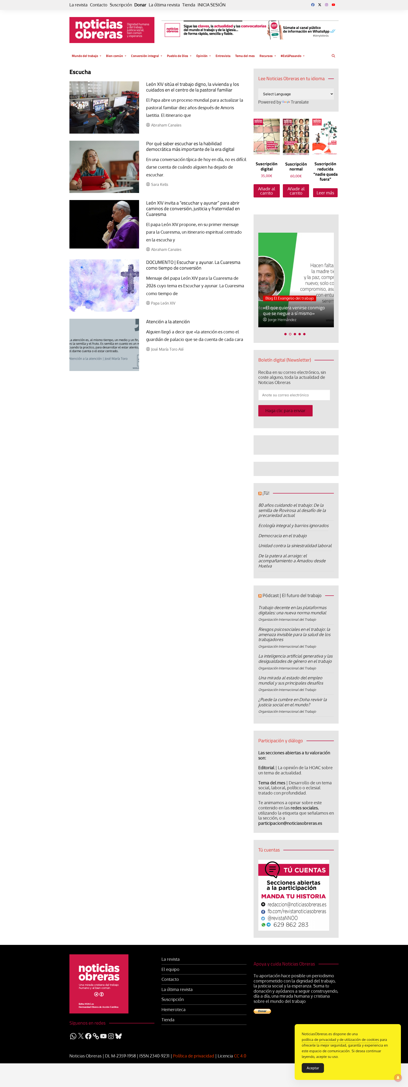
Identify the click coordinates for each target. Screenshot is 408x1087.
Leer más (325, 192)
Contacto (98, 4)
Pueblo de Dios (177, 55)
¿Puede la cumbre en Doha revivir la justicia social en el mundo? (292, 702)
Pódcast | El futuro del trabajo (292, 595)
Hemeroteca (174, 1009)
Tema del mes (245, 55)
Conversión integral (145, 55)
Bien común (114, 55)
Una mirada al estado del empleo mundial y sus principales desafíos (290, 680)
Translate (300, 102)
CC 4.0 (240, 1055)
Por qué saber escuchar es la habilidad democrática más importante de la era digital (190, 146)
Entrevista (223, 55)
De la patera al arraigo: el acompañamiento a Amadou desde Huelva (292, 560)
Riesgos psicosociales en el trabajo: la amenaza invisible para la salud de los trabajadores (294, 634)
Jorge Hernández (282, 320)
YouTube (333, 4)
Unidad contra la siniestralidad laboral (295, 545)
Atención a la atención (168, 321)
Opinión (202, 55)
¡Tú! (266, 493)
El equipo (170, 969)
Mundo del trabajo (85, 55)
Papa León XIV (163, 303)
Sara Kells (159, 184)
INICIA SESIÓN (211, 4)
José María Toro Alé (167, 349)
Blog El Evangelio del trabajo (289, 298)
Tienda (188, 4)
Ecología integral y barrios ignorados (293, 525)
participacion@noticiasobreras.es (290, 823)
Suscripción (121, 4)
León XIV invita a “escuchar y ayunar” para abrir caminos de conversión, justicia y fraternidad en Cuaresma (193, 208)
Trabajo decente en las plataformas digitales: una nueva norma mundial (292, 610)
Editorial (266, 767)
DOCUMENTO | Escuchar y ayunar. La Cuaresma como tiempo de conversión (193, 264)
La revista (78, 4)
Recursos (266, 55)
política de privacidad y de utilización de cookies (340, 1039)
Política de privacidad (193, 1055)
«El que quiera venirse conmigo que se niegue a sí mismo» (294, 310)
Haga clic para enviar (285, 410)
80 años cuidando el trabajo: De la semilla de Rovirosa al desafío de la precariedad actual (292, 510)
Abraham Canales (166, 125)
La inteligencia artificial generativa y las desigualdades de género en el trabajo (295, 658)
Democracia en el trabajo (282, 535)
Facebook (312, 4)
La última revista (164, 4)
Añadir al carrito (266, 191)
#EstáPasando (291, 55)
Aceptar (313, 1068)
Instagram (326, 4)
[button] (285, 334)
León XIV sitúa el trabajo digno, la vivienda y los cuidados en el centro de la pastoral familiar (192, 86)
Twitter (319, 4)
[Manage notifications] (398, 1078)
